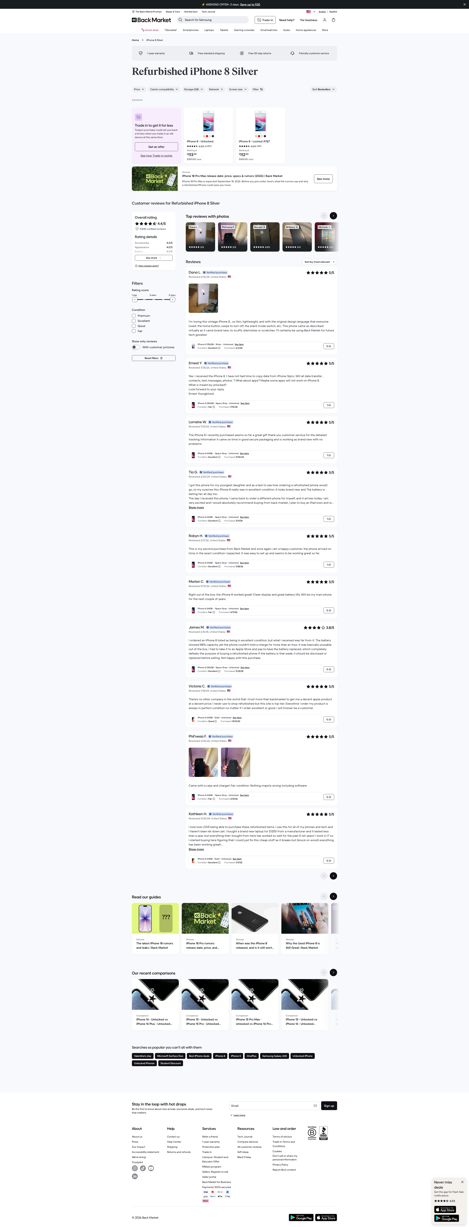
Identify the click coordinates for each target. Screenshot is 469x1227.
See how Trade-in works (156, 155)
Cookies (277, 1151)
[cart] (333, 20)
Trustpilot (137, 1162)
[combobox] (139, 89)
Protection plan (211, 1147)
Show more (196, 507)
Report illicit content (284, 1169)
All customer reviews (249, 1147)
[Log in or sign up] (324, 20)
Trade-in (207, 1152)
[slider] (134, 299)
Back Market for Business (216, 1182)
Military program (211, 1166)
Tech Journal (244, 1136)
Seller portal (209, 1177)
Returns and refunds (179, 1152)
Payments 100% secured (216, 1187)
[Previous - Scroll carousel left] (324, 215)
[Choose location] (311, 12)
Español (333, 11)
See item (239, 344)
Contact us (173, 1136)
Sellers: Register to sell (215, 1171)
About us (137, 1136)
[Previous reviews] (324, 876)
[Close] (462, 1182)
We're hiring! (139, 1157)
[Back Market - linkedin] (135, 1176)
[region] (261, 237)
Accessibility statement (145, 1152)
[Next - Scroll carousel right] (333, 215)
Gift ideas (243, 1152)
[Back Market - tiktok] (143, 1168)
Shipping (172, 1147)
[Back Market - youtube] (151, 1168)
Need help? (287, 20)
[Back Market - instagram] (135, 1168)
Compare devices (247, 1141)
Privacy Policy (280, 1164)
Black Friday (244, 1157)
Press (135, 1141)
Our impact (138, 1147)
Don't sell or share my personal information (285, 1157)
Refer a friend (210, 1136)
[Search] (180, 20)
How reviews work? (149, 265)
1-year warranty (211, 1141)
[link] (323, 178)
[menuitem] (191, 30)
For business (308, 20)
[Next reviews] (333, 876)
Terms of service (282, 1136)
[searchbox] (215, 19)
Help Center (174, 1141)
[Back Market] (151, 20)
